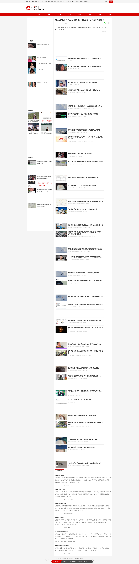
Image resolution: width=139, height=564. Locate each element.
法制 (68, 1)
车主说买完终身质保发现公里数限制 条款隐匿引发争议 (85, 161)
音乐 (59, 14)
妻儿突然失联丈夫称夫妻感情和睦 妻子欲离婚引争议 (84, 344)
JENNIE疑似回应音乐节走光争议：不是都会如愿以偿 (33, 133)
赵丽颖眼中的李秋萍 (59, 517)
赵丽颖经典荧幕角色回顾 (60, 503)
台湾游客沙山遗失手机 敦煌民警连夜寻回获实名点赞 (84, 320)
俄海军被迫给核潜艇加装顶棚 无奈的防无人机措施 (84, 130)
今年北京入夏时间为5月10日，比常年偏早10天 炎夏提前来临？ (85, 138)
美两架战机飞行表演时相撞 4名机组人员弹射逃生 (83, 273)
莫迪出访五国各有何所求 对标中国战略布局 (82, 415)
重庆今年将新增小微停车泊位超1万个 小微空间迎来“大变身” (85, 423)
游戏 (46, 1)
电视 (49, 14)
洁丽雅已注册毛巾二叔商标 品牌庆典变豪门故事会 (84, 90)
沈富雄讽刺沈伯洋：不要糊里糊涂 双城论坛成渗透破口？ (84, 392)
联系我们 (60, 560)
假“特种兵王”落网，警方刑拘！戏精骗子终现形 (83, 114)
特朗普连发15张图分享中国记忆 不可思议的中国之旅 (85, 280)
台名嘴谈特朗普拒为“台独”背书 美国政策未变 (82, 209)
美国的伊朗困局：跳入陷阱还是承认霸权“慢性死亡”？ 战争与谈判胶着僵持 (85, 233)
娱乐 (40, 1)
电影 (39, 14)
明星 (29, 14)
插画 (55, 1)
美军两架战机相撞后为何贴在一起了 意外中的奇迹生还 (85, 296)
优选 (64, 1)
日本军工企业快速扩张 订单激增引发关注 (81, 400)
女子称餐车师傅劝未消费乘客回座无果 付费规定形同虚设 (85, 352)
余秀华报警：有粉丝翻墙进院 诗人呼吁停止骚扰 (83, 368)
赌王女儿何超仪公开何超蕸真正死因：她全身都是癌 (84, 66)
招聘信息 (66, 560)
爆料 (79, 14)
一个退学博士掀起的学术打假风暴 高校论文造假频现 (84, 257)
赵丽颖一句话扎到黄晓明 (60, 489)
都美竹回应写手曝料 (41, 57)
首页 (27, 1)
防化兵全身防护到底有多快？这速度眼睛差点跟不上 (84, 376)
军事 (33, 1)
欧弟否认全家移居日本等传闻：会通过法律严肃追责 (46, 122)
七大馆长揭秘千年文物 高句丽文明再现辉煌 (82, 185)
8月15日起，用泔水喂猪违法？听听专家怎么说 (75, 562)
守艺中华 (72, 1)
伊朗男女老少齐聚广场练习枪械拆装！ (80, 154)
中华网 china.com (32, 8)
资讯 (30, 1)
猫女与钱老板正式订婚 (42, 82)
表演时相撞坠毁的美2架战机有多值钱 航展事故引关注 (85, 249)
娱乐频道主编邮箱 (79, 558)
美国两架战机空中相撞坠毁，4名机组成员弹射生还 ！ (85, 106)
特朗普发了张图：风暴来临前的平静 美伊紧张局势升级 (85, 304)
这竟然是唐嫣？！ (41, 69)
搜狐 (66, 23)
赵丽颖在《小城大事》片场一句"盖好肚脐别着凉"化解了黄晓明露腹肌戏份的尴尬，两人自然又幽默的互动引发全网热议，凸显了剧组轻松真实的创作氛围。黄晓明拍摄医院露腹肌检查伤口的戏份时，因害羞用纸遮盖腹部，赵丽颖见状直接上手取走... (83, 494)
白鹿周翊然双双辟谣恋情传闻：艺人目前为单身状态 (84, 58)
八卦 (69, 14)
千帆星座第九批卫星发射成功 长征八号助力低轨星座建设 (85, 328)
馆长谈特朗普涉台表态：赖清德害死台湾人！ (82, 447)
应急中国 (77, 1)
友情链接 (85, 560)
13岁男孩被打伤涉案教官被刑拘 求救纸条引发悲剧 (84, 439)
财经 (36, 1)
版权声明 (73, 560)
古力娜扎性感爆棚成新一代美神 (44, 63)
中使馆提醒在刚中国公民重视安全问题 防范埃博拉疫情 (85, 225)
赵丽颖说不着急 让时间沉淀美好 (62, 545)
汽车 (43, 1)
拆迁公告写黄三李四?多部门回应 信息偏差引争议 (83, 177)
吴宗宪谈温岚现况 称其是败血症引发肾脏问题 (82, 82)
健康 (58, 1)
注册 (106, 1)
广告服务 (54, 560)
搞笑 (100, 14)
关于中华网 (47, 560)
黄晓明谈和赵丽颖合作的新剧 (61, 531)
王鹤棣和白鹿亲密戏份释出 (43, 44)
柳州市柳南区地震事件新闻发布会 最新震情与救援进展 (85, 201)
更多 (110, 14)
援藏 (52, 1)
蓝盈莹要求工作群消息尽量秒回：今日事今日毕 (33, 121)
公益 (61, 1)
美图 (89, 14)
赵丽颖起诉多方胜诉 (59, 475)
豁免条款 (79, 560)
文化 (49, 1)
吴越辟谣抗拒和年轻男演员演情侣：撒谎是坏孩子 (46, 132)
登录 (111, 1)
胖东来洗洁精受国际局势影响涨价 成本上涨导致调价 (84, 463)
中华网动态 (91, 560)
